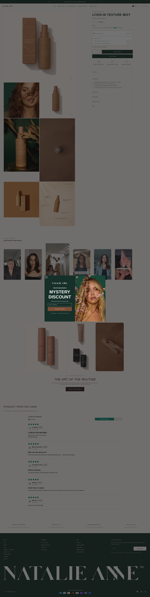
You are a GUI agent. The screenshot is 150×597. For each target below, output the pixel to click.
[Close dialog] (46, 277)
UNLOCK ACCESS (60, 309)
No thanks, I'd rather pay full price (60, 313)
